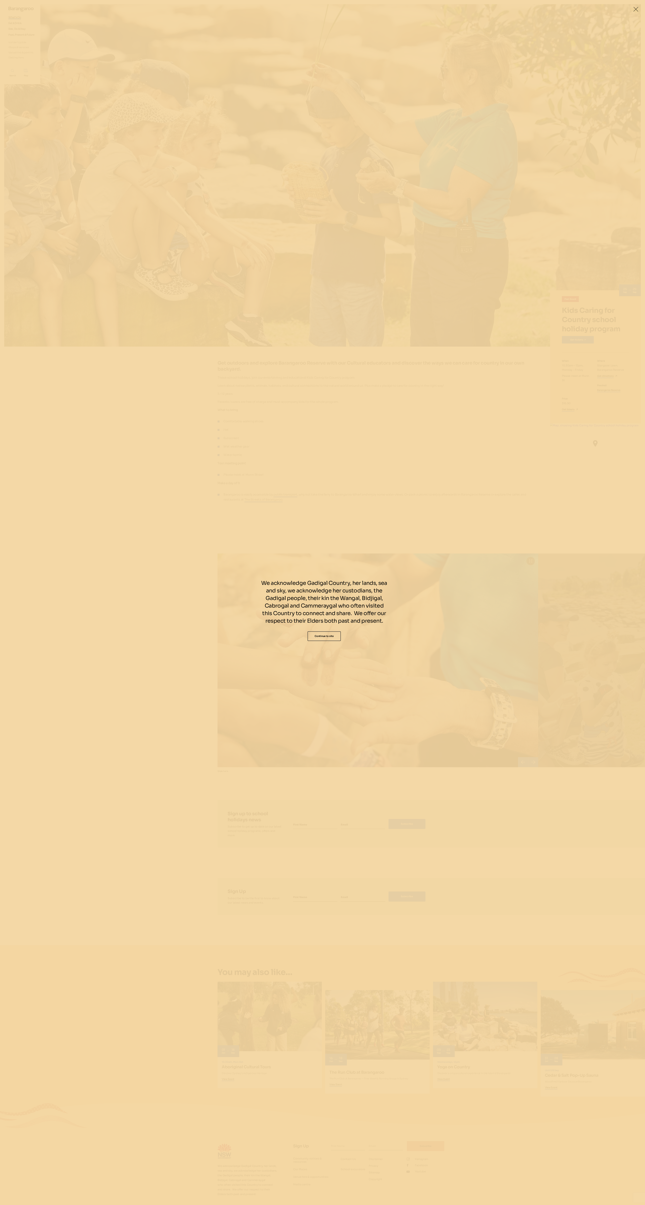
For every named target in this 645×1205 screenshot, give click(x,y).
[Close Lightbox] (636, 9)
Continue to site (324, 636)
